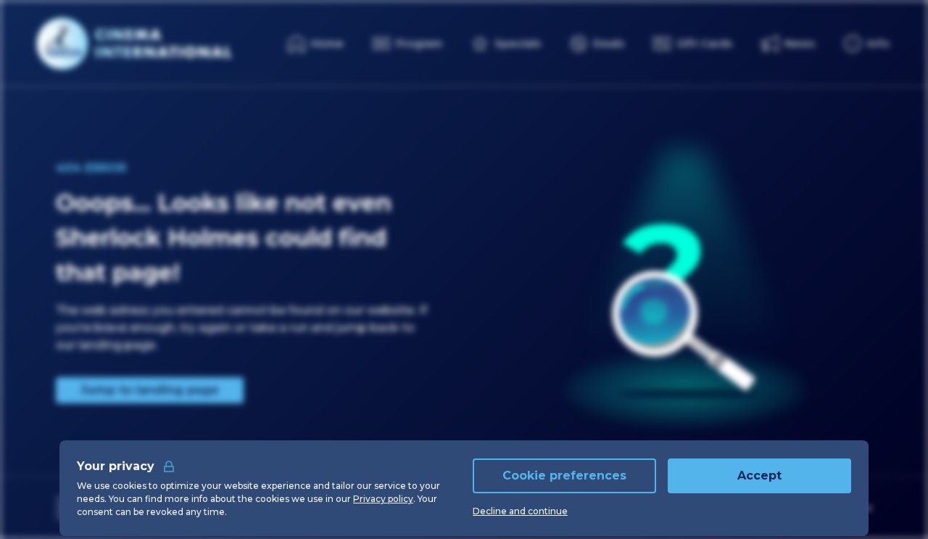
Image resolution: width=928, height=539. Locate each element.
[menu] (866, 43)
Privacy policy (383, 498)
